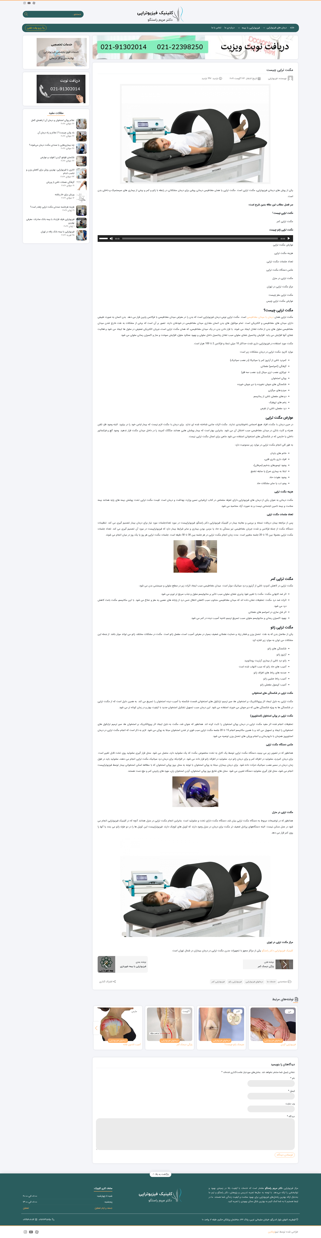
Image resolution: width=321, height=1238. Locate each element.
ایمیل (291, 1091)
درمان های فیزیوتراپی (276, 27)
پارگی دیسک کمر (184, 1044)
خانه (292, 27)
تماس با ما (216, 27)
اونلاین (271, 1232)
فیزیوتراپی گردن (288, 1044)
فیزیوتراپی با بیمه (250, 28)
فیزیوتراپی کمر (218, 981)
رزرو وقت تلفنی (34, 28)
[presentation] (96, 1028)
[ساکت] (111, 238)
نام (292, 1078)
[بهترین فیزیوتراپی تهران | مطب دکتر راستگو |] (160, 14)
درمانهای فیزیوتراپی (254, 981)
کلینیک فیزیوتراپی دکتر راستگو (277, 951)
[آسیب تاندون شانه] (118, 1024)
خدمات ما (271, 981)
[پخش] (288, 238)
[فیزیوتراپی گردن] (273, 1024)
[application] (195, 238)
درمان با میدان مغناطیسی (260, 317)
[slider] (104, 238)
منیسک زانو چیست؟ (234, 1044)
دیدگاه (291, 1116)
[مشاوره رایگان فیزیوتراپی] (195, 47)
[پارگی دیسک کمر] (169, 1024)
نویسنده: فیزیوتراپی (277, 78)
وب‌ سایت (290, 1104)
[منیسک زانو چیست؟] (221, 1024)
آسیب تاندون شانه (132, 1044)
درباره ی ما (230, 27)
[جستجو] (26, 14)
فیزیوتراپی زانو (235, 981)
